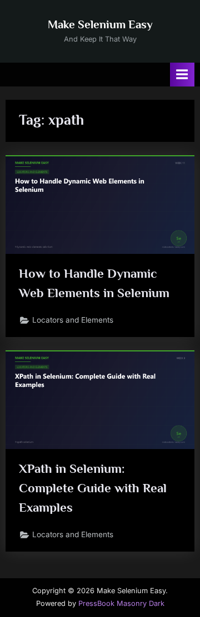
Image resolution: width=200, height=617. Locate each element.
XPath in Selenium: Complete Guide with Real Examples (93, 487)
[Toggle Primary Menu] (182, 74)
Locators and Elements (72, 319)
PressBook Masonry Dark (121, 603)
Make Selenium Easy (100, 24)
